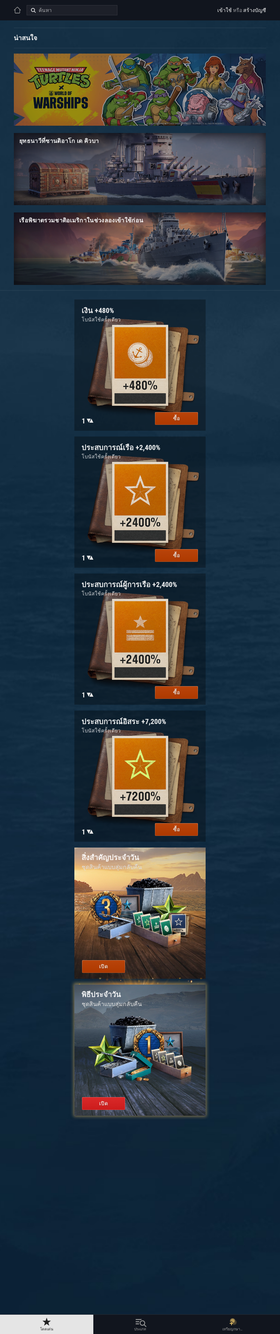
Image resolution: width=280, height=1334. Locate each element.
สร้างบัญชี (254, 10)
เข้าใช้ (224, 10)
